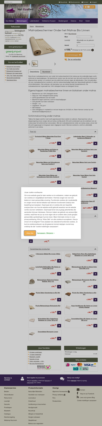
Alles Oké (29, 233)
